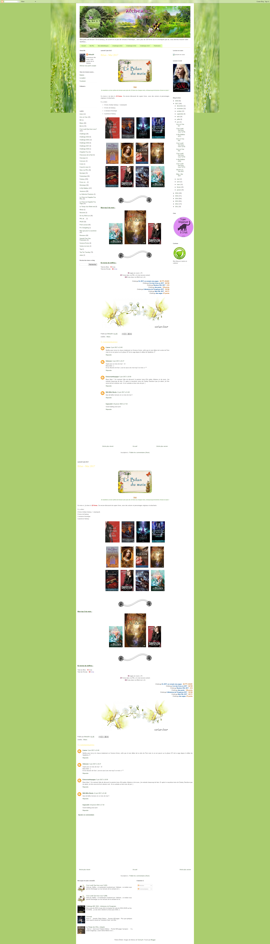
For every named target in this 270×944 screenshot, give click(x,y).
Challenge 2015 (84, 140)
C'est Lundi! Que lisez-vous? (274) (180, 130)
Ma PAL (92, 46)
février (179, 187)
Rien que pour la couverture (88, 231)
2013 (177, 201)
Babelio (82, 75)
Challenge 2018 (84, 149)
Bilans (108, 337)
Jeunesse (83, 191)
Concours (82, 161)
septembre (180, 114)
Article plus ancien (162, 446)
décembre (180, 106)
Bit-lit (81, 126)
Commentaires (143, 889)
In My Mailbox (84, 188)
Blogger (153, 940)
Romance (82, 235)
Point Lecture (84, 225)
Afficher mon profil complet (88, 66)
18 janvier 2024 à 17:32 (120, 404)
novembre (180, 108)
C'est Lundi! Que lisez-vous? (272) (180, 155)
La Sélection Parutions (86, 194)
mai (178, 179)
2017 (177, 103)
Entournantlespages (112, 376)
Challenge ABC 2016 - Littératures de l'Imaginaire (101, 906)
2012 (177, 204)
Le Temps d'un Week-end (87, 206)
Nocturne (82, 212)
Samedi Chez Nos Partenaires (85, 239)
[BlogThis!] (125, 334)
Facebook (83, 81)
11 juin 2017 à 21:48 (123, 392)
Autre (81, 114)
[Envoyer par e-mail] (123, 334)
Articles (141, 885)
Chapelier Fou (84, 152)
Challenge (83, 134)
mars (178, 184)
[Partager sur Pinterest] (131, 334)
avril (178, 182)
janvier (179, 190)
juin (178, 122)
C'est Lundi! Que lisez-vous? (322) (96, 885)
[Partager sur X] (127, 334)
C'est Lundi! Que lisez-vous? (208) (96, 896)
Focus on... (83, 182)
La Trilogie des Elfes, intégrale (95, 927)
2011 (177, 206)
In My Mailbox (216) (180, 160)
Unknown (109, 361)
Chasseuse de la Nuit (86, 155)
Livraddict (83, 78)
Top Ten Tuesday (85, 252)
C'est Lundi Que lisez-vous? (88, 129)
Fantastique (83, 176)
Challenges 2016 (131, 46)
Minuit (81, 209)
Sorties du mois (84, 246)
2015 (177, 196)
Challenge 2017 (84, 146)
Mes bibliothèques (103, 46)
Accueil (84, 46)
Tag (81, 249)
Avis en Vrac (84, 117)
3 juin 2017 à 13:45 (116, 347)
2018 (177, 101)
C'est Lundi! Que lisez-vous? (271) (180, 165)
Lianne (108, 347)
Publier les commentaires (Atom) (139, 452)
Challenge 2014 (84, 137)
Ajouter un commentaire (86, 815)
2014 (177, 198)
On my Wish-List (85, 215)
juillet (178, 119)
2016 (177, 193)
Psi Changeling (84, 227)
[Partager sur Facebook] (129, 334)
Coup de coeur (84, 167)
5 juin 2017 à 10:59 (125, 376)
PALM (81, 221)
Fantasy (82, 179)
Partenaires (157, 46)
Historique (83, 185)
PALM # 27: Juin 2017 (180, 170)
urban (81, 255)
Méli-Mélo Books (111, 392)
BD (81, 120)
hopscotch (109, 404)
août (178, 116)
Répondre (109, 355)
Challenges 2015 (117, 46)
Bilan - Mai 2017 (179, 175)
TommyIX (140, 940)
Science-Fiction (84, 243)
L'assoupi (89, 916)
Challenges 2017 (145, 46)
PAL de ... (83, 218)
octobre (179, 111)
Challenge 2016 (84, 143)
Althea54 (91, 54)
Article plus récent (107, 446)
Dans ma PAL (84, 170)
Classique (83, 158)
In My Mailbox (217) (180, 135)
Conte (81, 164)
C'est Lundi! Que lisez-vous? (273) (180, 144)
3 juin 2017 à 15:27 (118, 361)
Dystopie (82, 173)
